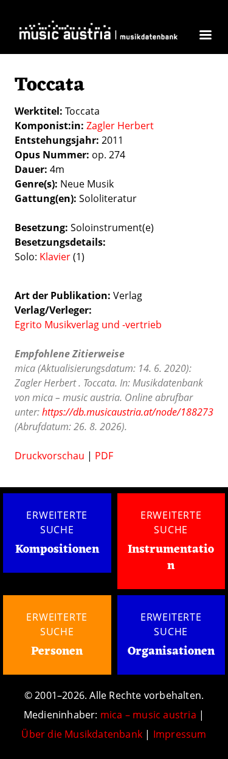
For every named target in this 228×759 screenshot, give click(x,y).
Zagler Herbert (120, 125)
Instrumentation (171, 557)
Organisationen (171, 651)
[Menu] (205, 36)
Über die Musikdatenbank (81, 734)
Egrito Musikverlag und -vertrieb (88, 324)
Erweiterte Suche (57, 522)
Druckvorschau (50, 455)
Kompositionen (57, 550)
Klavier (55, 256)
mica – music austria (148, 714)
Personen (57, 651)
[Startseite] (98, 34)
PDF (104, 455)
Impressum (180, 734)
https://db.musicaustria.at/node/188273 (127, 412)
